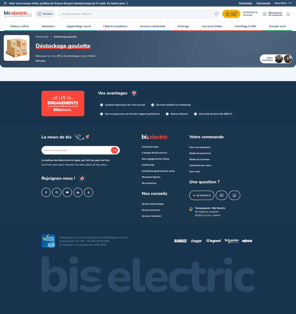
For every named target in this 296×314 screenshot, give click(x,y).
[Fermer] (5, 3)
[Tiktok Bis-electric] (88, 192)
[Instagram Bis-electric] (56, 192)
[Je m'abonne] (114, 150)
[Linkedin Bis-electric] (78, 192)
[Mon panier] (288, 14)
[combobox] (139, 14)
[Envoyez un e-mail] (221, 195)
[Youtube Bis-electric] (67, 192)
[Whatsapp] (234, 195)
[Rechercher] (216, 14)
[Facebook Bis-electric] (46, 192)
